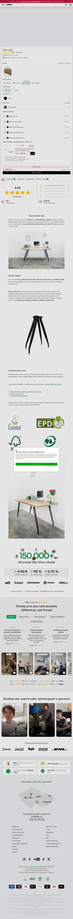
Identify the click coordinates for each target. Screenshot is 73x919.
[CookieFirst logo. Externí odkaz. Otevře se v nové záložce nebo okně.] (16, 450)
